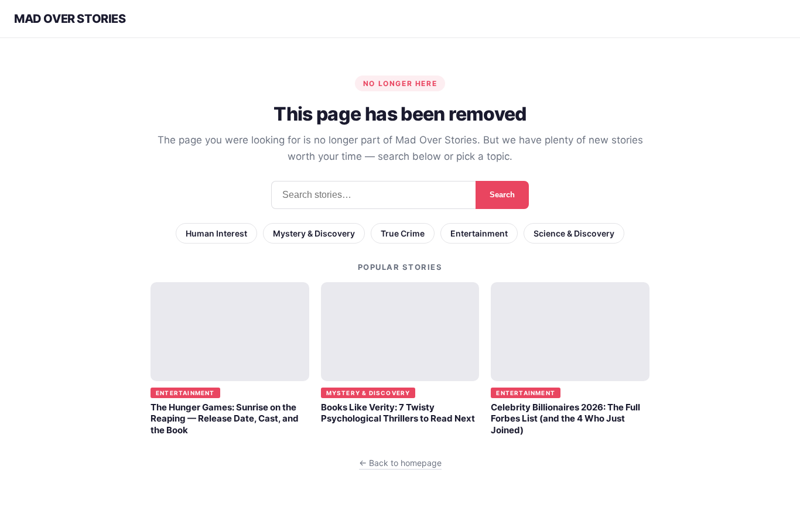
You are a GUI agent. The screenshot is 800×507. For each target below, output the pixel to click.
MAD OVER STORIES (70, 19)
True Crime (403, 233)
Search (502, 194)
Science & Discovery (574, 233)
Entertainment (479, 233)
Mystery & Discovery (314, 233)
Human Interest (216, 233)
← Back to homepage (400, 463)
